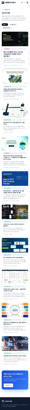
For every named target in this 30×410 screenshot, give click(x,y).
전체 (5, 24)
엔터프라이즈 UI (7, 27)
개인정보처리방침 (12, 406)
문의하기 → (8, 385)
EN (24, 2)
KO (22, 2)
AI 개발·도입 (13, 24)
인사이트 (5, 406)
